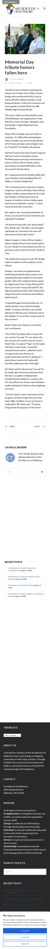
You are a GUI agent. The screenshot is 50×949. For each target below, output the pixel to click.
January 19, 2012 (15, 83)
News (30, 83)
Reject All (25, 944)
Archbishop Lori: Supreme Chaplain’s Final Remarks (26, 899)
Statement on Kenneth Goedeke (20, 585)
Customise (25, 937)
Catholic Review (17, 79)
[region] (25, 930)
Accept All (25, 931)
